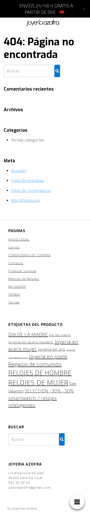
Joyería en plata (48, 356)
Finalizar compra (22, 271)
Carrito (14, 247)
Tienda (13, 302)
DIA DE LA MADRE (28, 334)
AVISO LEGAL (19, 239)
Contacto (15, 263)
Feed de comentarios (31, 190)
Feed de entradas (27, 180)
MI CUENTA (17, 286)
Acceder (19, 170)
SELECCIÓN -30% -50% (49, 390)
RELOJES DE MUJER (38, 382)
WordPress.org (25, 200)
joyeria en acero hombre (31, 342)
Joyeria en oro (51, 349)
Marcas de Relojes (23, 279)
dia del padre (60, 335)
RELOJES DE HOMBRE (40, 373)
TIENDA (14, 294)
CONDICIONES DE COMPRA (29, 255)
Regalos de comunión (35, 364)
